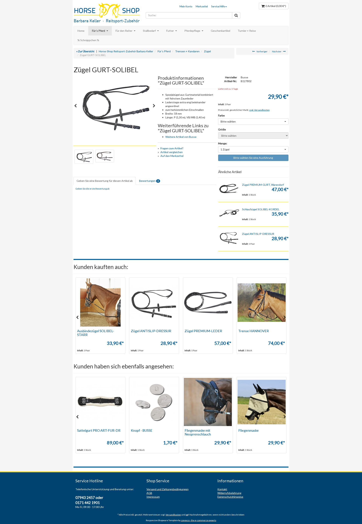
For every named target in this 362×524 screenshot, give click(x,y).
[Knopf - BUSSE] (154, 402)
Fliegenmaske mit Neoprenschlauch (198, 432)
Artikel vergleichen (171, 152)
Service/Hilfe (218, 6)
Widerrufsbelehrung (229, 493)
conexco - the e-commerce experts (198, 520)
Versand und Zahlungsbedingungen (167, 489)
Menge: (222, 143)
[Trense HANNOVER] (262, 302)
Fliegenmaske (248, 430)
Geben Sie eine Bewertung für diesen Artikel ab (105, 180)
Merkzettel (202, 6)
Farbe (221, 115)
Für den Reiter (124, 30)
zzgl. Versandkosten (259, 110)
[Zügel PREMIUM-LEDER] (208, 302)
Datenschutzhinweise (230, 496)
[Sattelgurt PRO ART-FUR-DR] (100, 402)
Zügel (207, 51)
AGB (149, 493)
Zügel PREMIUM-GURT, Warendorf (263, 184)
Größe (222, 129)
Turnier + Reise (247, 30)
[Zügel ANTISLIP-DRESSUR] (229, 237)
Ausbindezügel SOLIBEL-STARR (95, 333)
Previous (75, 106)
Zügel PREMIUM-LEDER (203, 331)
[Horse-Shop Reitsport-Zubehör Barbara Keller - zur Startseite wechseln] (109, 13)
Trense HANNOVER (253, 331)
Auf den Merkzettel (171, 155)
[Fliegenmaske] (262, 402)
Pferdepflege (192, 30)
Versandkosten (173, 514)
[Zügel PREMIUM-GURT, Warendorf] (229, 188)
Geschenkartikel (220, 30)
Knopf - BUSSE (141, 430)
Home (80, 30)
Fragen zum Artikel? (171, 148)
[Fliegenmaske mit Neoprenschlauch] (208, 402)
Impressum (153, 496)
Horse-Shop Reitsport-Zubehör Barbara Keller (126, 51)
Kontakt (222, 489)
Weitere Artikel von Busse (180, 136)
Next (154, 106)
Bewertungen (149, 180)
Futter (170, 30)
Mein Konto (185, 6)
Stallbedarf (149, 30)
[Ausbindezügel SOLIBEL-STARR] (100, 302)
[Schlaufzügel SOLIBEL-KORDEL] (229, 213)
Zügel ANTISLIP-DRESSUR (258, 233)
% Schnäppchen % (88, 40)
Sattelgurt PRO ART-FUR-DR (98, 430)
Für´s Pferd (99, 30)
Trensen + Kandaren (187, 51)
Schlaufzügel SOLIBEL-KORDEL (260, 209)
